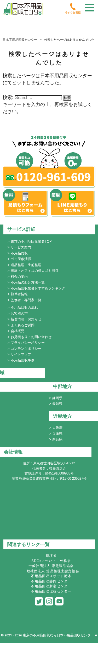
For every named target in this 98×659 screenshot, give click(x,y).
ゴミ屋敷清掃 (21, 259)
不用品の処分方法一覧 (28, 282)
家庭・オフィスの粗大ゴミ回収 (34, 271)
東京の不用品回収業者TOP (31, 241)
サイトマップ (21, 354)
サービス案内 (21, 247)
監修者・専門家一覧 (26, 300)
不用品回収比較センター (51, 591)
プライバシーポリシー (28, 343)
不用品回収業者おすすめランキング (38, 288)
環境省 (51, 556)
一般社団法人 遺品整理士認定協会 (51, 571)
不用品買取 (19, 253)
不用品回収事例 (22, 360)
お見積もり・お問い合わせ (31, 337)
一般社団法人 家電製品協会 (51, 566)
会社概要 (17, 331)
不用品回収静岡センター (51, 581)
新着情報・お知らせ (26, 319)
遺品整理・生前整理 (26, 265)
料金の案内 (19, 277)
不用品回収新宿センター (51, 586)
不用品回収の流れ (24, 307)
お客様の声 (19, 313)
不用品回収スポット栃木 (51, 576)
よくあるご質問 (22, 325)
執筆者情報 (19, 294)
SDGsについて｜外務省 (51, 561)
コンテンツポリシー (26, 349)
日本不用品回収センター (20, 40)
